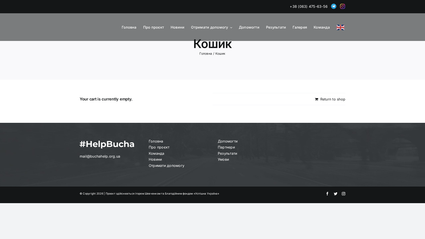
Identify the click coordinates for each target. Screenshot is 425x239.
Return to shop (332, 99)
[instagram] (343, 193)
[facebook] (327, 193)
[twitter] (335, 193)
